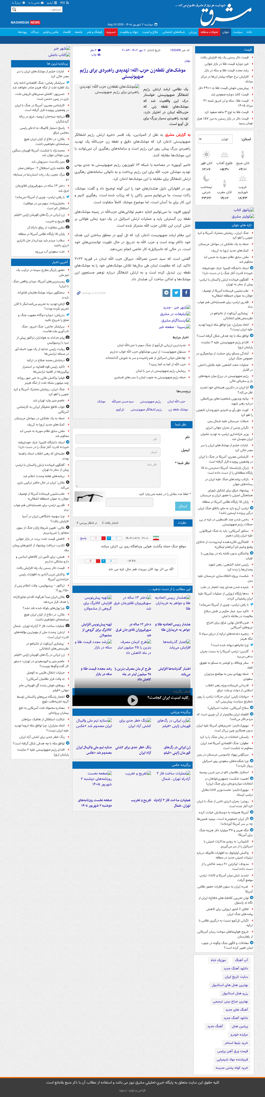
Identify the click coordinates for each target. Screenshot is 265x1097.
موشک (101, 401)
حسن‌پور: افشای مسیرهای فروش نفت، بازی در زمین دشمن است (41, 96)
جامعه (79, 32)
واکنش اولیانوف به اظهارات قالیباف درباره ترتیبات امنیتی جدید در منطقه (225, 855)
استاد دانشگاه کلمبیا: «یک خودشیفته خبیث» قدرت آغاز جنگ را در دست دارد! (227, 271)
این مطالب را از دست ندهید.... (169, 589)
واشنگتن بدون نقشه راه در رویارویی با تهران (227, 556)
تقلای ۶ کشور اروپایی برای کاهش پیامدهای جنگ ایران (229, 912)
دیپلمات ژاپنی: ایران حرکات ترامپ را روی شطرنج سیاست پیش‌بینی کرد (225, 699)
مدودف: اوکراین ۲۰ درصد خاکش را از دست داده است (227, 866)
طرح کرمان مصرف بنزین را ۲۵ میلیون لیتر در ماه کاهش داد (133, 674)
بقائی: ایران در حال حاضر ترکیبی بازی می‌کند (43, 485)
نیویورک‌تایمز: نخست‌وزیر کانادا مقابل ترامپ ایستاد (227, 792)
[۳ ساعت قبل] (132, 730)
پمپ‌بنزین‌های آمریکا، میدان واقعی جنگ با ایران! (41, 284)
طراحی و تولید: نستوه (132, 1090)
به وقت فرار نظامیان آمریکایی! (45, 678)
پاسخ (83, 538)
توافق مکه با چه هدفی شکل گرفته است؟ (223, 335)
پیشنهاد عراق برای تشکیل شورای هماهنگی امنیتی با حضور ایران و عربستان (226, 493)
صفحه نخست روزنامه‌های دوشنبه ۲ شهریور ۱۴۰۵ (95, 803)
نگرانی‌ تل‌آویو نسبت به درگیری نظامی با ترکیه (226, 923)
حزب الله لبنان (176, 401)
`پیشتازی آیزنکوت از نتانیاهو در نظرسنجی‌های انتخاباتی (231, 316)
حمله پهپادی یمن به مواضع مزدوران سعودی (228, 676)
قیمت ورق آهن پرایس (232, 1051)
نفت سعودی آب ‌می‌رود (50, 251)
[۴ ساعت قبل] (171, 607)
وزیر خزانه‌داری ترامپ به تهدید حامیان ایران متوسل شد (227, 437)
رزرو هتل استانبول (235, 993)
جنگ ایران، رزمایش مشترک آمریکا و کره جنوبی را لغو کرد (225, 235)
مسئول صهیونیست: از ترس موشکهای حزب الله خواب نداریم (148, 351)
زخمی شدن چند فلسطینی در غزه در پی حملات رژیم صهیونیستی (226, 522)
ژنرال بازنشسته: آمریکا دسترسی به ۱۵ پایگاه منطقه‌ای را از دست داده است (227, 470)
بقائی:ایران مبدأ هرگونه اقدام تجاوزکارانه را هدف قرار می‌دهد (41, 599)
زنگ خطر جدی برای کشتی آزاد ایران (133, 750)
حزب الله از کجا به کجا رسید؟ (167, 364)
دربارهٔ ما (17, 3)
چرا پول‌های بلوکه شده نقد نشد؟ (44, 608)
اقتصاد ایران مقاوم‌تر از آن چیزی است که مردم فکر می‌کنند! (225, 717)
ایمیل (185, 450)
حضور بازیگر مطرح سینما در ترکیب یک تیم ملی (42, 272)
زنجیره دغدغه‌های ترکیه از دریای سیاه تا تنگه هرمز (226, 636)
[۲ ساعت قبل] (171, 730)
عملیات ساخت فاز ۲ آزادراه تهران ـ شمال (172, 803)
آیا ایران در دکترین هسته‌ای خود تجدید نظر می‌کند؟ (226, 390)
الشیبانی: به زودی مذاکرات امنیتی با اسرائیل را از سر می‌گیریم (228, 844)
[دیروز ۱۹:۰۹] (171, 651)
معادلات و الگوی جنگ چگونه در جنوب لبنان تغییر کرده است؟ (227, 946)
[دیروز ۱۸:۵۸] (132, 651)
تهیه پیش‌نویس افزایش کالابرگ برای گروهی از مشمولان (97, 629)
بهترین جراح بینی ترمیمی (230, 1001)
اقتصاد (67, 32)
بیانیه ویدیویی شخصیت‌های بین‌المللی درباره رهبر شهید (227, 401)
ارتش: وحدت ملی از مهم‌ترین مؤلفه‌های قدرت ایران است (41, 635)
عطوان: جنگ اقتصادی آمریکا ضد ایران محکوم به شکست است (227, 746)
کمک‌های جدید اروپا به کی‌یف (230, 250)
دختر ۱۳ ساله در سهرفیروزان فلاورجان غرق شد (133, 629)
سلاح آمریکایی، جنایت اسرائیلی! (228, 707)
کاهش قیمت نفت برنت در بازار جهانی (40, 538)
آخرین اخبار (60, 262)
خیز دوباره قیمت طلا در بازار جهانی (227, 63)
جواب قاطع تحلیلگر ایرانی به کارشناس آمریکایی (43, 409)
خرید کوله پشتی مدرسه (232, 1068)
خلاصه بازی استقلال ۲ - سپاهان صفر (41, 168)
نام (187, 437)
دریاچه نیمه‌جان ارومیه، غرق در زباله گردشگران (44, 119)
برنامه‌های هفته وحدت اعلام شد (44, 476)
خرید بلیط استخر (236, 1043)
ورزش (192, 32)
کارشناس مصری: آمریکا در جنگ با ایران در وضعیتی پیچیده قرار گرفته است (226, 459)
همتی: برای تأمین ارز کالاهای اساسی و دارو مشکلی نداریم (42, 559)
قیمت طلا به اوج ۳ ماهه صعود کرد (226, 112)
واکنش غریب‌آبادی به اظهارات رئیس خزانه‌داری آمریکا (44, 577)
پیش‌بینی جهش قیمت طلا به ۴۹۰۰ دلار (223, 88)
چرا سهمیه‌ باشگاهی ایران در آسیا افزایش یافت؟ (45, 519)
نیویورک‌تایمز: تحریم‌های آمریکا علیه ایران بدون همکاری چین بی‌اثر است (224, 728)
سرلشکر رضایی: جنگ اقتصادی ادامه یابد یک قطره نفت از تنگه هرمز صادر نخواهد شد (40, 85)
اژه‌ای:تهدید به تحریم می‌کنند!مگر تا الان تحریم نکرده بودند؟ (41, 306)
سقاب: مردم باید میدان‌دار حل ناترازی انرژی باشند (43, 243)
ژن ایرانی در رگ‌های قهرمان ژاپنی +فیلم (177, 750)
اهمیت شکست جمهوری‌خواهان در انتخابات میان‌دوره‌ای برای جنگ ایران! (229, 781)
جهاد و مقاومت (129, 32)
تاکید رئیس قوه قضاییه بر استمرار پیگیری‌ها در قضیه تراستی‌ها (45, 369)
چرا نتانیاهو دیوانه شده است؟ (230, 645)
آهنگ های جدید (236, 1009)
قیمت (248, 49)
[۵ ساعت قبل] (132, 607)
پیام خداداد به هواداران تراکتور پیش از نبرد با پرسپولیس (43, 340)
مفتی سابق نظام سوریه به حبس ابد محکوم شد (228, 259)
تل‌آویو (120, 409)
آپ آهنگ (241, 960)
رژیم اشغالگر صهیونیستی (146, 409)
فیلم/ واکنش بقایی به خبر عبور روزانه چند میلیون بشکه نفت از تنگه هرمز (43, 380)
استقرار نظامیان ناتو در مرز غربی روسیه (224, 772)
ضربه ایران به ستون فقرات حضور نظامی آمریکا (225, 889)
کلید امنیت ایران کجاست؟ (168, 697)
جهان (225, 32)
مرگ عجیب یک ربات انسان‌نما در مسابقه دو (41, 177)
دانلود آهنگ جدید (236, 968)
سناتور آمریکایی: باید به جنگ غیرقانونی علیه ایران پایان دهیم (226, 533)
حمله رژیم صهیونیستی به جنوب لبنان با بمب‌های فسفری (150, 377)
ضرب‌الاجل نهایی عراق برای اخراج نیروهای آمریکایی (230, 625)
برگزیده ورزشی (180, 712)
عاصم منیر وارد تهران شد (49, 400)
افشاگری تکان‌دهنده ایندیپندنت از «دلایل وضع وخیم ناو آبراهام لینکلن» (224, 544)
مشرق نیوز (215, 13)
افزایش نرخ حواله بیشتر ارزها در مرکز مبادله (227, 79)
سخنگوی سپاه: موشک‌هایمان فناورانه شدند (43, 295)
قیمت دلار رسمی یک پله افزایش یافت (224, 57)
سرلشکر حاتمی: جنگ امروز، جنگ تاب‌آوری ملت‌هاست (45, 329)
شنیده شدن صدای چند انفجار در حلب (224, 587)
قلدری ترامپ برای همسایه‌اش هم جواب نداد (225, 305)
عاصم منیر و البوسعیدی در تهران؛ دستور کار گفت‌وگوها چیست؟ (41, 664)
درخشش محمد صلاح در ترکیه (46, 360)
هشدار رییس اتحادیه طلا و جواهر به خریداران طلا (172, 627)
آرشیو (50, 3)
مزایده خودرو (239, 1034)
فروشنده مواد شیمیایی (232, 1059)
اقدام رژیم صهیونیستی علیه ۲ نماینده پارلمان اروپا (227, 345)
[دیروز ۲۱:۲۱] (132, 700)
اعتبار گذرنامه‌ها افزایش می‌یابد (174, 671)
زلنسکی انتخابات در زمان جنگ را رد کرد (224, 737)
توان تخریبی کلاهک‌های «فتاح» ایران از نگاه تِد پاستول (225, 900)
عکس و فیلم (50, 32)
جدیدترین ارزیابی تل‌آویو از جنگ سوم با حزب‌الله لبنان (151, 345)
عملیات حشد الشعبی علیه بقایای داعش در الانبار (225, 367)
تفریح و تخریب (141, 800)
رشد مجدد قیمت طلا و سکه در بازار (226, 70)
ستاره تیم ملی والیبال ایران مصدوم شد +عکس (94, 750)
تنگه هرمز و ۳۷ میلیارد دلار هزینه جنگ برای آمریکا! (226, 833)
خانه (249, 32)
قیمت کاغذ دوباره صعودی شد (230, 94)
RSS (63, 3)
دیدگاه (35, 32)
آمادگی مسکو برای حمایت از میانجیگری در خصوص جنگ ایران (224, 356)
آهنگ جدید (215, 1026)
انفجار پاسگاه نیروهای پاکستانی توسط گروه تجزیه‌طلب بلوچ (43, 699)
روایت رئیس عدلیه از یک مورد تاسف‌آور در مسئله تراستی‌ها (42, 352)
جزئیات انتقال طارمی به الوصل (46, 672)
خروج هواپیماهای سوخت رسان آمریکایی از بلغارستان (225, 934)
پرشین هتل (240, 1026)
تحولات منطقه (209, 32)
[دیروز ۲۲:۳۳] (93, 607)
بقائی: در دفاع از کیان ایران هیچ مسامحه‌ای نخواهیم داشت (46, 141)
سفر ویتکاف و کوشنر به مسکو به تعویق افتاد (226, 665)
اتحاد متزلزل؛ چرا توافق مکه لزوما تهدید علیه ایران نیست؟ (225, 327)
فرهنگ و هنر (94, 32)
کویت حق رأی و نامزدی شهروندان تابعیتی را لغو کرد (224, 412)
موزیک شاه (218, 960)
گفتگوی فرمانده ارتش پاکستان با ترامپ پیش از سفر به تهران (226, 282)
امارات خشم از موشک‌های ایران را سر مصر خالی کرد (227, 448)
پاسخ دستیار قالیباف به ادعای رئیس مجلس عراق (44, 130)
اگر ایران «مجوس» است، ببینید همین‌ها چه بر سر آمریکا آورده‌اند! (225, 821)
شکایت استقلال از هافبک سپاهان (43, 719)
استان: (246, 139)
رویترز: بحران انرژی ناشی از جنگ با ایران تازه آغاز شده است (225, 804)
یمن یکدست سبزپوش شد (48, 161)
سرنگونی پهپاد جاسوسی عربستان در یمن (223, 754)
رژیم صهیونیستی (150, 401)
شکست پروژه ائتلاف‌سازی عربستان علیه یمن (225, 578)
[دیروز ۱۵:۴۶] (93, 651)
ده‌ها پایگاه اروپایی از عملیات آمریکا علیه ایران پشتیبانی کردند (225, 596)
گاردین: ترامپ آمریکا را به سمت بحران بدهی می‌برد (226, 654)
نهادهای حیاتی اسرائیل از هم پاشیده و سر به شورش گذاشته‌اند (145, 357)
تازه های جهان (242, 225)
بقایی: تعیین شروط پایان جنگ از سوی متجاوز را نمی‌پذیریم (43, 530)
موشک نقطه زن (178, 409)
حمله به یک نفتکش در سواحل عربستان (223, 244)
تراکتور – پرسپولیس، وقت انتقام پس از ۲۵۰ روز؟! (41, 588)
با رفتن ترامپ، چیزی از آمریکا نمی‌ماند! (224, 604)
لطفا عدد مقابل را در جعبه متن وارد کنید (164, 494)
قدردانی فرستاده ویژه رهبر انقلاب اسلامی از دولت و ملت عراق (229, 688)
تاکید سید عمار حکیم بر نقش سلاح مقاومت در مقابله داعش (228, 614)
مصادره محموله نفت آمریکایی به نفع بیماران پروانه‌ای (44, 710)
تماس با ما (34, 3)
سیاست (237, 32)
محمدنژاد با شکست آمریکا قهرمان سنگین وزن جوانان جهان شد (40, 153)
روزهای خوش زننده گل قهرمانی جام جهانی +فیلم (44, 688)
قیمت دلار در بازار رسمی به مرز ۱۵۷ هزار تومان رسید (225, 121)
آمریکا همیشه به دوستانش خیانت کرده (224, 812)
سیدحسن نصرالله (123, 401)
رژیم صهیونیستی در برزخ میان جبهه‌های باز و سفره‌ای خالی (225, 378)
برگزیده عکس (181, 765)
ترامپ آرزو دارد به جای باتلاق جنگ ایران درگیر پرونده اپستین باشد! (225, 511)
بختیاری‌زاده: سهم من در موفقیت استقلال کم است (46, 206)
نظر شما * (182, 463)
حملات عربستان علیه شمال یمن (228, 421)
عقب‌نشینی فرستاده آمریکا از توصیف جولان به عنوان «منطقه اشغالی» (227, 293)
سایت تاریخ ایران (236, 977)
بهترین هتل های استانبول (230, 985)
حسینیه (111, 32)
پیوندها (22, 32)
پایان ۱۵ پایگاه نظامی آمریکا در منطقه (225, 501)
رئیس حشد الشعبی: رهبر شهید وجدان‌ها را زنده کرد (230, 567)
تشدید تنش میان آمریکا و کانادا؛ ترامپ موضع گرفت (226, 878)
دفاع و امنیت (150, 32)
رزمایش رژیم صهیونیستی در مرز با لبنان (161, 370)
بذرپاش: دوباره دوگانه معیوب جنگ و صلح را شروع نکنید (43, 318)
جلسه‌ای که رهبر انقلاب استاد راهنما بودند (44, 456)
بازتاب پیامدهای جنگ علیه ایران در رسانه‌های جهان (229, 482)
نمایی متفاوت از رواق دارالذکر (46, 227)
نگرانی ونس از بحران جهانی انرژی (227, 427)
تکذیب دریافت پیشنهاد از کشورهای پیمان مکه (40, 548)
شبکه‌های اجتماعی (173, 32)
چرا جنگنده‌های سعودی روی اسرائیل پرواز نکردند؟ (227, 763)
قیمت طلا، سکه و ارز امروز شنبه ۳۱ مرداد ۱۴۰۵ (228, 103)
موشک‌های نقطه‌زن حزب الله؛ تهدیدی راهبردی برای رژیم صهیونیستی (133, 73)
